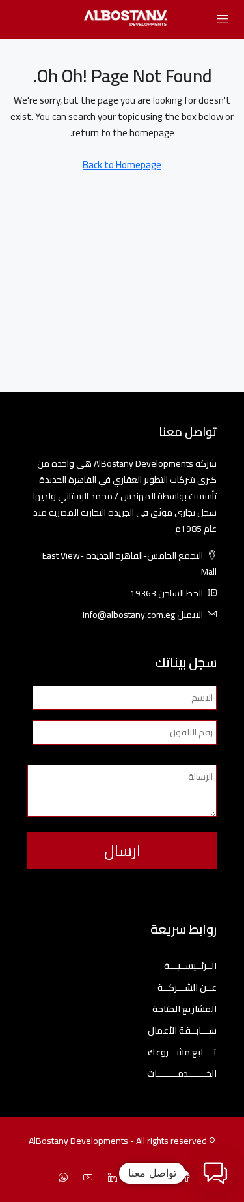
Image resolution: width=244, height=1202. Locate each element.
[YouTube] (85, 1177)
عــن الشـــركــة (187, 987)
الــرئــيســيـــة (190, 966)
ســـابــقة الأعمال (182, 1031)
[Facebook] (184, 1177)
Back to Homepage (122, 164)
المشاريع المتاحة (184, 1009)
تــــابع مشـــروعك (182, 1052)
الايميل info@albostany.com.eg (143, 614)
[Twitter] (159, 1177)
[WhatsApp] (60, 1177)
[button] (215, 1173)
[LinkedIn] (110, 1177)
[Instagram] (135, 1177)
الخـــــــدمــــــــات (182, 1074)
